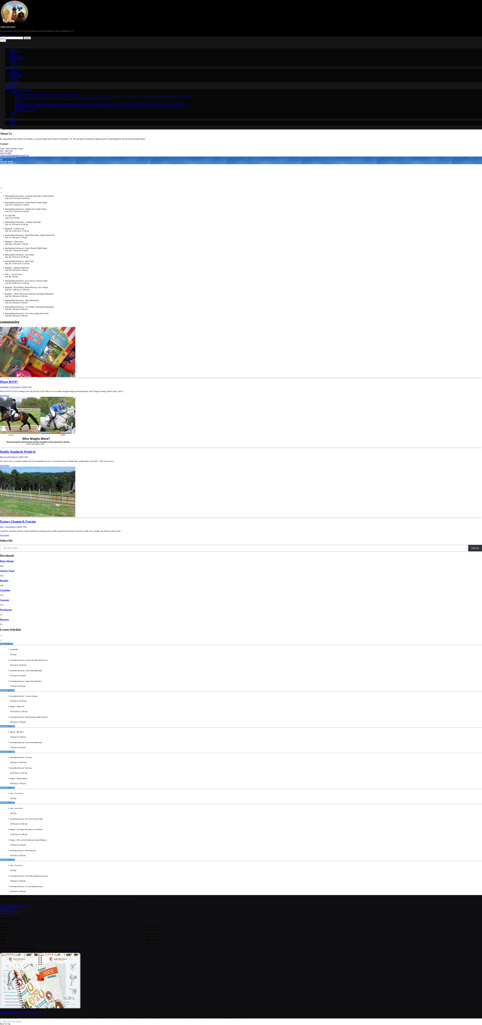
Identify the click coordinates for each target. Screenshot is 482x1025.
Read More (4, 396)
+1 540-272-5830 (7, 908)
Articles (13, 113)
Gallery (13, 61)
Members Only (11, 119)
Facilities (13, 49)
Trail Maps (14, 115)
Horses (13, 54)
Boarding (13, 72)
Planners (18, 101)
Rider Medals (10, 86)
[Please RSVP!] (37, 376)
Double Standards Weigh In (18, 451)
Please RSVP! (9, 381)
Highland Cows (16, 56)
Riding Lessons (16, 70)
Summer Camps (16, 74)
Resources (9, 88)
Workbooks (63, 99)
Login (12, 124)
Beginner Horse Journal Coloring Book (20, 1012)
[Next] (1, 192)
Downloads (14, 92)
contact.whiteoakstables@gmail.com (14, 155)
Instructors (14, 52)
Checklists (102, 104)
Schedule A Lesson (12, 83)
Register (13, 122)
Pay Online (14, 81)
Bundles (18, 108)
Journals (103, 97)
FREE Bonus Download (25, 110)
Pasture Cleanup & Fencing (18, 521)
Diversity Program (17, 58)
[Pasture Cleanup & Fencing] (37, 516)
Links (12, 117)
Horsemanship (15, 77)
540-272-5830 (5, 153)
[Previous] (1, 187)
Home (7, 45)
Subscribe (475, 548)
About (7, 47)
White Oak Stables (7, 27)
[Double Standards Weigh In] (37, 446)
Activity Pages (48, 95)
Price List (14, 79)
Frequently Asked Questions (21, 90)
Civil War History (17, 65)
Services (8, 67)
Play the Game (16, 63)
